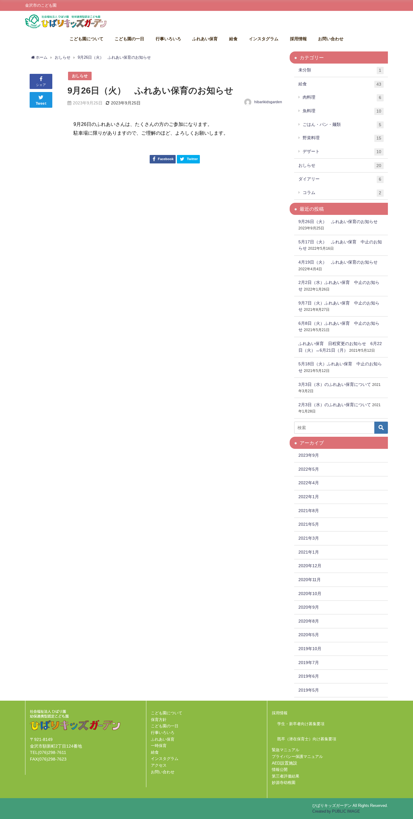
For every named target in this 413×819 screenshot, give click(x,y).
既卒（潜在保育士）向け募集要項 (306, 739)
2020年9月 (308, 607)
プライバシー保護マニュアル (297, 756)
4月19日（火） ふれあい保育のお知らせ (338, 262)
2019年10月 (309, 648)
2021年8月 (308, 510)
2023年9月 (308, 455)
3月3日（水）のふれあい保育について (334, 384)
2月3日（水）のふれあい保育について (334, 405)
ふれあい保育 (205, 39)
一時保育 (159, 746)
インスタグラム (263, 39)
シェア (41, 85)
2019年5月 (308, 690)
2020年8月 (308, 621)
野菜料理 (342, 138)
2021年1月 (308, 552)
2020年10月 (309, 593)
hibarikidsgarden (268, 102)
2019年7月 (308, 662)
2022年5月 (308, 469)
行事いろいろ (168, 39)
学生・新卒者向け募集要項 (300, 724)
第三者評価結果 (285, 776)
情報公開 (280, 769)
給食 (233, 39)
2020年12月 (309, 566)
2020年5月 (308, 635)
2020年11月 (309, 579)
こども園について (86, 39)
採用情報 (298, 39)
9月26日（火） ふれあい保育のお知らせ (338, 221)
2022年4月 (308, 483)
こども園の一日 (129, 39)
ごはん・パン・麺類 (342, 124)
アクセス (159, 765)
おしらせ (80, 76)
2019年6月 (308, 676)
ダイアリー (339, 179)
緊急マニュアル (285, 750)
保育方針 (159, 720)
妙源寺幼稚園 (283, 782)
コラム (342, 192)
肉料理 (342, 97)
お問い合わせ (330, 39)
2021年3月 (308, 538)
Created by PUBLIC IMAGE (336, 811)
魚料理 (342, 111)
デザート (342, 151)
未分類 (339, 70)
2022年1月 (308, 497)
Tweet (41, 103)
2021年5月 (308, 524)
